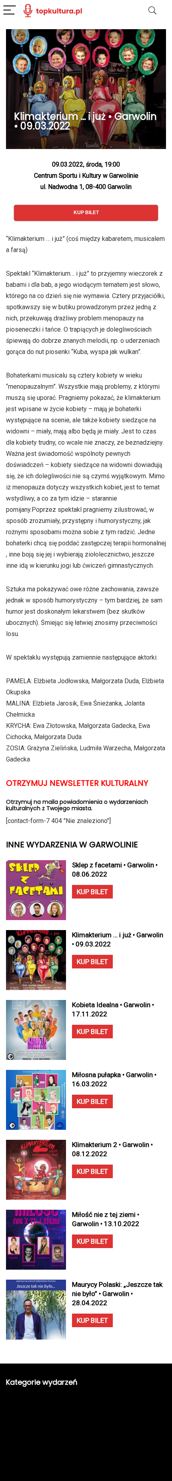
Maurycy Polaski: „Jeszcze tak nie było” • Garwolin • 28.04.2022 (117, 1293)
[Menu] (9, 10)
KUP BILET (92, 892)
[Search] (152, 10)
